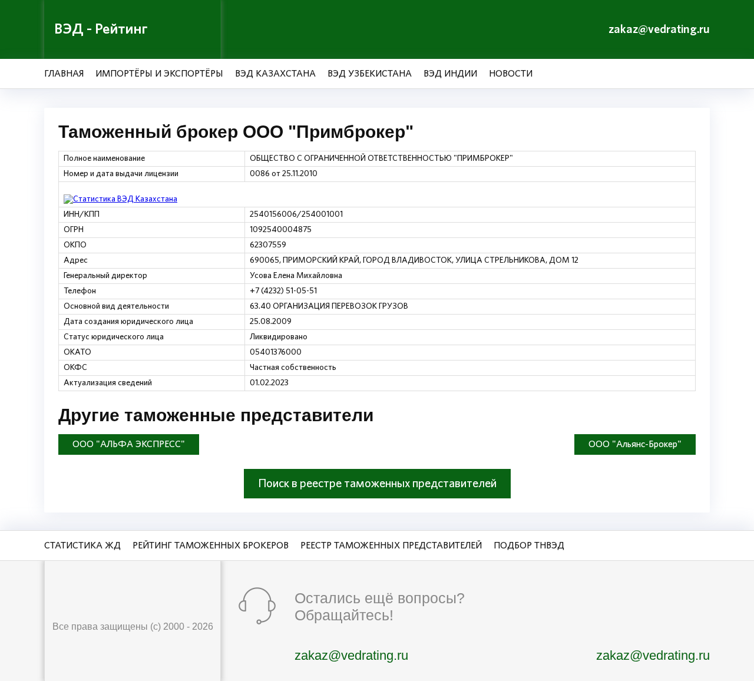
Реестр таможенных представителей (391, 545)
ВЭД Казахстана (275, 73)
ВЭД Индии (450, 73)
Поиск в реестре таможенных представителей (377, 484)
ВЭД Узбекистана (370, 73)
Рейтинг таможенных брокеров (211, 545)
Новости (511, 73)
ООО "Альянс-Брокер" (635, 444)
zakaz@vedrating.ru (659, 29)
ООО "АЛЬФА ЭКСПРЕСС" (128, 444)
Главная (64, 73)
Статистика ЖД (82, 545)
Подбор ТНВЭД (529, 545)
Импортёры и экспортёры (159, 73)
